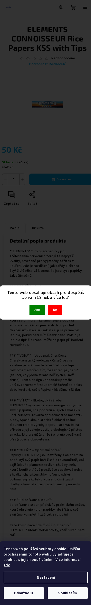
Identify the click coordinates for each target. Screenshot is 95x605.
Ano (37, 309)
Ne (55, 309)
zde (7, 565)
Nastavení (46, 577)
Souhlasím (67, 593)
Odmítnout (23, 593)
